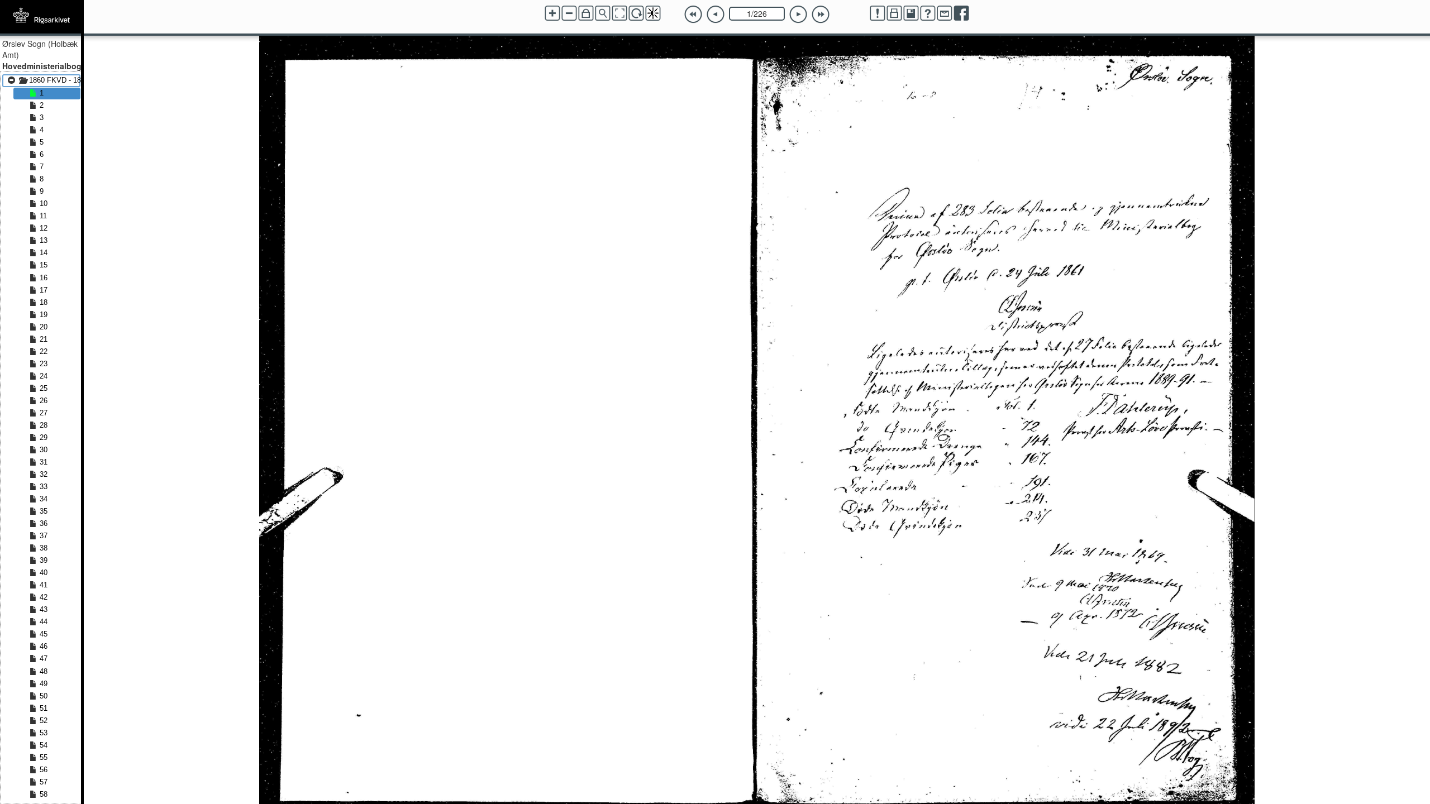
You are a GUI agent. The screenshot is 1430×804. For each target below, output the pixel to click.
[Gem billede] (911, 13)
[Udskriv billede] (894, 13)
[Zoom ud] (569, 13)
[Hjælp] (928, 13)
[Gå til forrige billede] (715, 14)
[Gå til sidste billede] (821, 14)
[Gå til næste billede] (798, 14)
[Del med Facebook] (961, 13)
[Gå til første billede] (693, 14)
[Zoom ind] (552, 13)
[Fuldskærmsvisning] (619, 13)
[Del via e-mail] (944, 13)
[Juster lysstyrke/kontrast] (653, 13)
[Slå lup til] (603, 13)
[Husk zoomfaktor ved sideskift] (586, 13)
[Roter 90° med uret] (636, 13)
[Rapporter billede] (877, 13)
